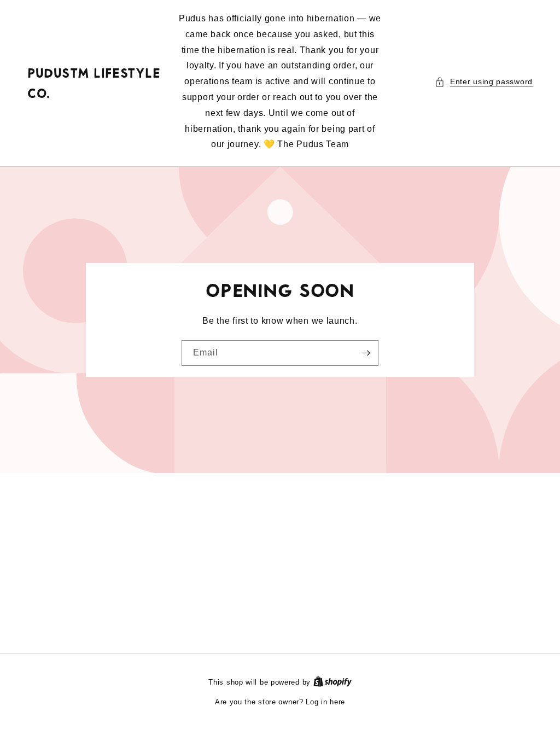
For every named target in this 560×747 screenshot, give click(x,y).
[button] (484, 82)
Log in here (325, 702)
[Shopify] (332, 682)
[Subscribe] (366, 353)
